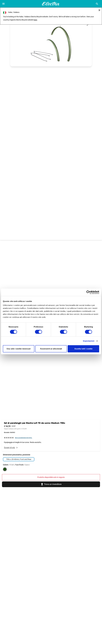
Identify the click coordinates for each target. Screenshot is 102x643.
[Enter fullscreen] (87, 25)
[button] (51, 43)
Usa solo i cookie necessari (19, 349)
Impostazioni (88, 341)
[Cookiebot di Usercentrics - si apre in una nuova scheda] (88, 292)
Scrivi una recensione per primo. (23, 437)
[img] (9, 437)
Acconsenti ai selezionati (51, 349)
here (35, 20)
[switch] (38, 332)
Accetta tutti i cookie (83, 349)
